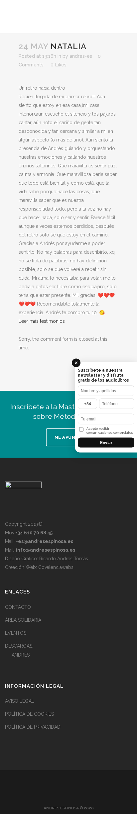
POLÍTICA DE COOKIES (29, 714)
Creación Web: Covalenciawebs (39, 567)
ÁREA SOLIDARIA (23, 620)
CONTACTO (18, 607)
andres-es (80, 56)
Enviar (106, 442)
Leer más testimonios (42, 321)
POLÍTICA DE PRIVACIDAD (33, 727)
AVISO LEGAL (19, 701)
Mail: (39, 541)
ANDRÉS (21, 655)
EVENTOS (15, 633)
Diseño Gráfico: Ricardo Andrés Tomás (46, 558)
